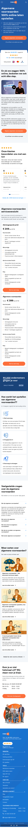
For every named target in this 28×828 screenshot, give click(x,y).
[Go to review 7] (17, 194)
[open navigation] (2, 2)
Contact (5, 802)
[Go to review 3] (12, 194)
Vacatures (5, 785)
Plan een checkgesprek (14, 696)
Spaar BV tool (6, 774)
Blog (4, 794)
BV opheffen (6, 762)
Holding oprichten (7, 757)
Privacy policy (11, 823)
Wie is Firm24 (6, 782)
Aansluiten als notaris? (8, 788)
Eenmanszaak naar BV (8, 759)
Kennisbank (6, 799)
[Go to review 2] (11, 194)
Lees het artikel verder (8, 585)
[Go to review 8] (18, 194)
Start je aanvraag (14, 290)
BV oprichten (6, 754)
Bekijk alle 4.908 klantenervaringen (13, 198)
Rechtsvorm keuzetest (8, 768)
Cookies (5, 823)
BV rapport (6, 776)
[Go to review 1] (10, 194)
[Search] (26, 2)
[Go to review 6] (16, 194)
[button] (14, 503)
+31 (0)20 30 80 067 (9, 813)
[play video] (14, 87)
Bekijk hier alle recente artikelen (13, 657)
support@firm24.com (10, 817)
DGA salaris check (7, 771)
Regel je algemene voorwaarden (14, 131)
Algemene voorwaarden (19, 823)
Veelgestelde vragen (8, 797)
